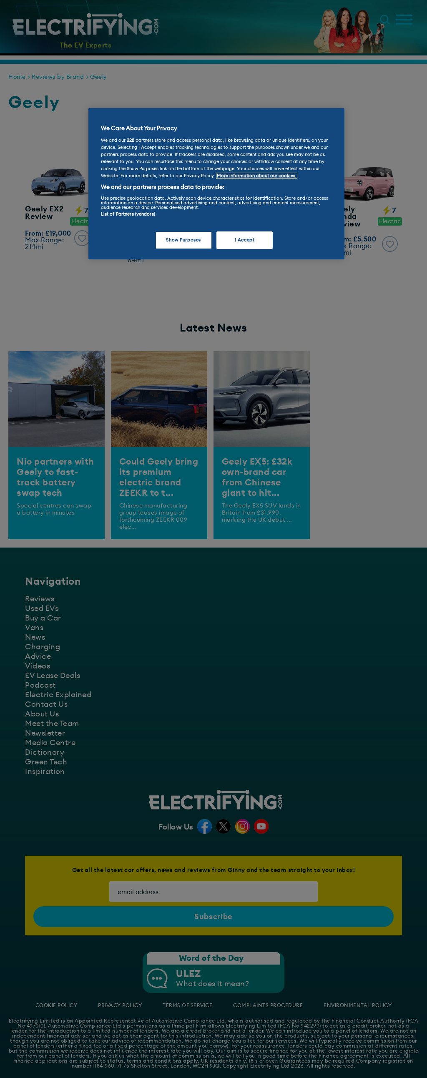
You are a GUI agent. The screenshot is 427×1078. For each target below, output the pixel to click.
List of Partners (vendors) (128, 214)
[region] (216, 184)
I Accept (245, 240)
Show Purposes (183, 240)
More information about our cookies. (256, 175)
